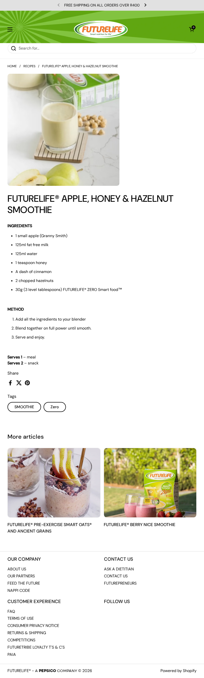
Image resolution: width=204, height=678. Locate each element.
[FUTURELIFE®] (101, 29)
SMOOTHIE (24, 406)
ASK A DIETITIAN (119, 569)
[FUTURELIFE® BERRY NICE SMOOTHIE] (150, 483)
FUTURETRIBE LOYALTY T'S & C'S (36, 647)
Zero (55, 406)
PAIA (11, 654)
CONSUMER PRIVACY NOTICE (33, 625)
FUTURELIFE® (19, 670)
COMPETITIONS (21, 640)
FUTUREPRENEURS (120, 583)
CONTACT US (116, 576)
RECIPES (29, 66)
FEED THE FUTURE (23, 583)
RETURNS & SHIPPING (26, 632)
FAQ (11, 611)
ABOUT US (16, 569)
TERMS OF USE (20, 618)
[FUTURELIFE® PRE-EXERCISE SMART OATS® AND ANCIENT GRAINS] (54, 483)
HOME (12, 66)
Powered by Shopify (178, 670)
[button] (192, 29)
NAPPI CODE (18, 590)
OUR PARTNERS (21, 576)
